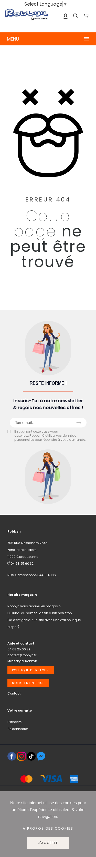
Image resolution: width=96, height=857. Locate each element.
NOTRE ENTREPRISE (28, 683)
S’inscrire (14, 722)
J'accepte (48, 843)
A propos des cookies (48, 828)
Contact (13, 693)
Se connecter (17, 729)
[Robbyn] (26, 16)
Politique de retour (30, 670)
